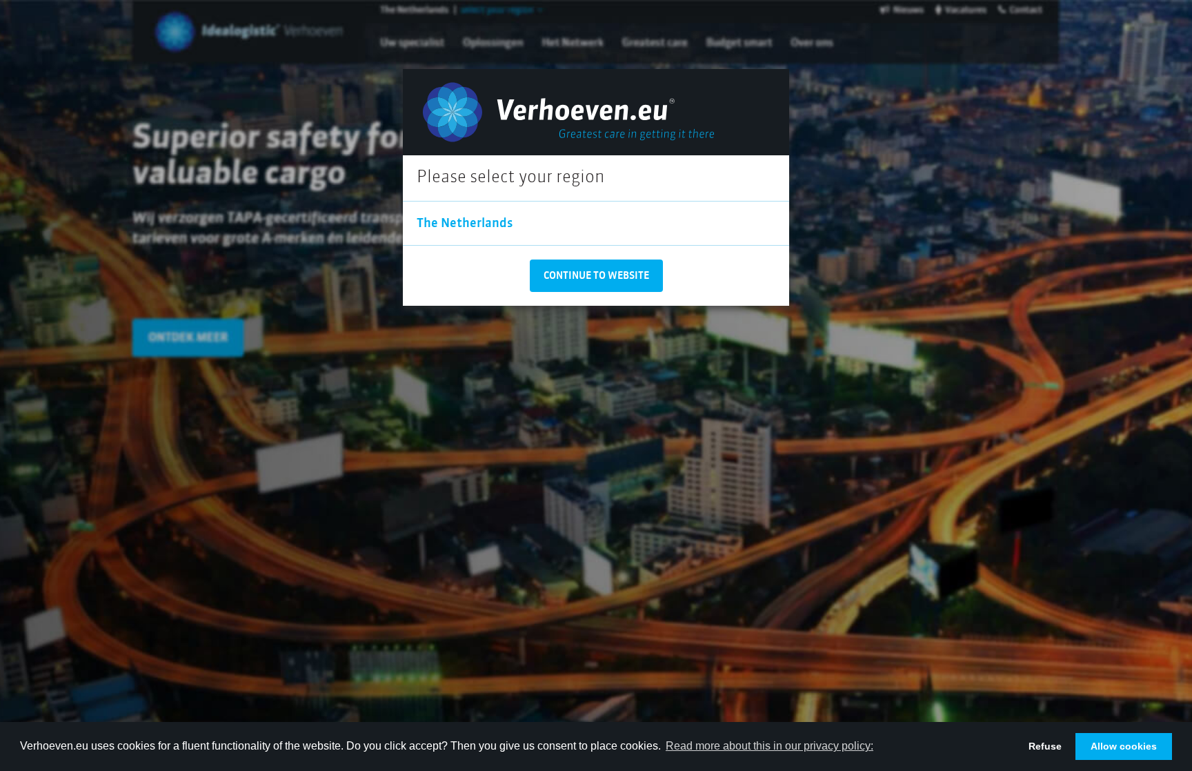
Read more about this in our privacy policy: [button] (769, 746)
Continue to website (596, 276)
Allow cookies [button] (1124, 746)
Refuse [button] (1045, 746)
